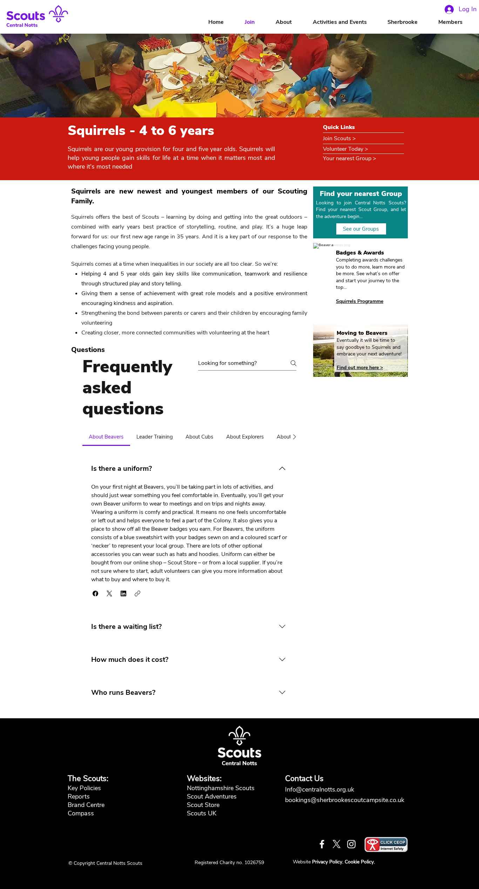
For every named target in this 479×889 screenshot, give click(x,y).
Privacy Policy (327, 862)
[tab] (106, 437)
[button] (290, 22)
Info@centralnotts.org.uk (320, 789)
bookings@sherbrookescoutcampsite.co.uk (344, 800)
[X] (336, 844)
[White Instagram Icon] (351, 844)
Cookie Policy (359, 862)
